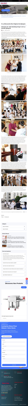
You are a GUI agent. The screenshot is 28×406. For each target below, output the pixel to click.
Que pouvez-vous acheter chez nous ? (9, 265)
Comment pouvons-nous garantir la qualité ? (10, 262)
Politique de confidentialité (23, 404)
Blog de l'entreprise (5, 226)
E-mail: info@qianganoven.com (18, 398)
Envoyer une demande (6, 336)
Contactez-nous (5, 10)
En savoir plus (4, 318)
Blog (15, 387)
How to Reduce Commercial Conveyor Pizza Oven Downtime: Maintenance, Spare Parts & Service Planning (16, 242)
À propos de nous (3, 397)
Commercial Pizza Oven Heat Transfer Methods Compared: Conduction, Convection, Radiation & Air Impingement (15, 247)
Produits (15, 384)
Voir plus (23, 287)
